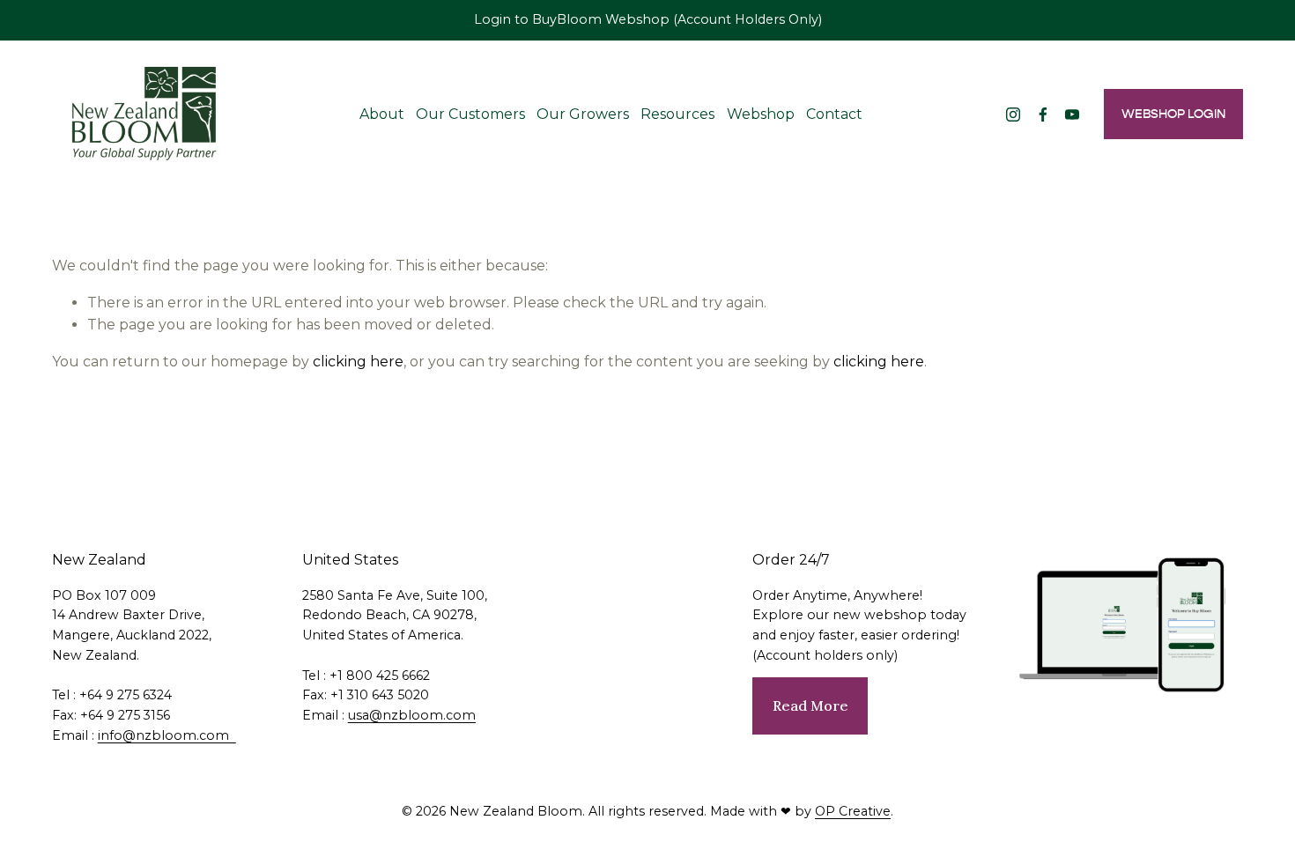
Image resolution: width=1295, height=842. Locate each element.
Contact (834, 114)
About (381, 114)
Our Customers (470, 114)
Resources (677, 114)
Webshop (761, 114)
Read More (810, 705)
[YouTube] (1072, 114)
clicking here (358, 361)
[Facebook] (1043, 114)
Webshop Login (1173, 114)
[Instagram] (1013, 114)
